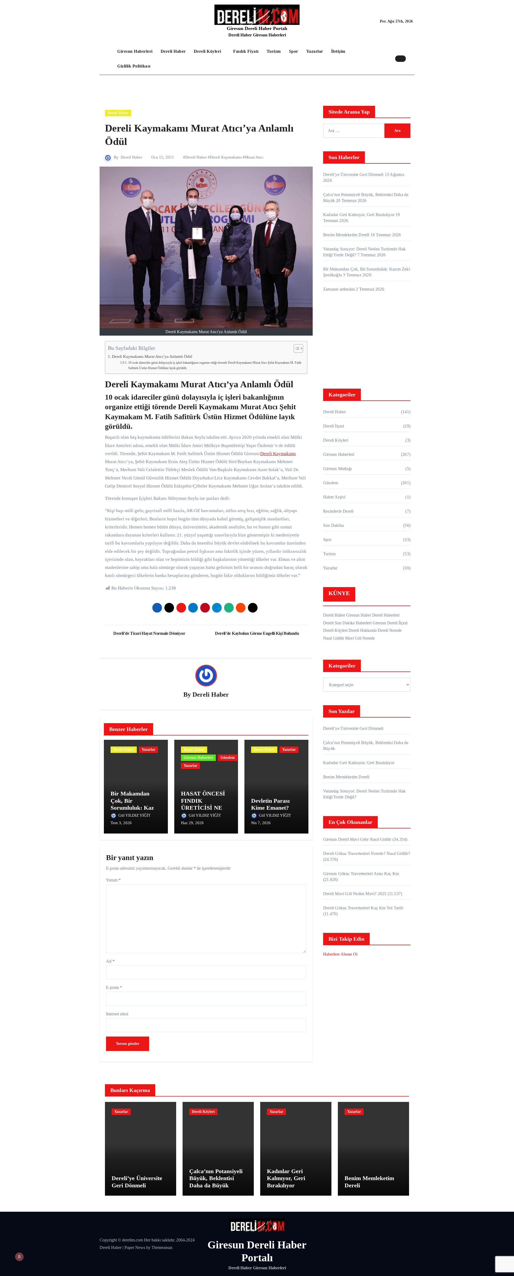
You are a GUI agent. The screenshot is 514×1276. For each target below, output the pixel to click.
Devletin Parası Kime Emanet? (270, 804)
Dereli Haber (173, 51)
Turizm (274, 51)
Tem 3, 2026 (121, 823)
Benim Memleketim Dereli (346, 234)
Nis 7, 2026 (261, 823)
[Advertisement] (367, 341)
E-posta (114, 987)
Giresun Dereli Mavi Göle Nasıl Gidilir (357, 839)
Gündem (228, 758)
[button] (411, 58)
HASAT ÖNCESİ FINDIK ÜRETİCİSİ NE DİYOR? (203, 804)
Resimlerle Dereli (338, 511)
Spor (293, 51)
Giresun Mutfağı (337, 468)
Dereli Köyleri (208, 51)
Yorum (113, 880)
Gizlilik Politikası (133, 66)
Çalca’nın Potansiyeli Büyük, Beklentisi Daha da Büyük (216, 1178)
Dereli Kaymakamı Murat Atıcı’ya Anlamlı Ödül (152, 356)
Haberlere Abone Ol (340, 954)
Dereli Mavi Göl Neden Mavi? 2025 (354, 893)
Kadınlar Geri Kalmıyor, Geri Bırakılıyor (358, 214)
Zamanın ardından (339, 289)
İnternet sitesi (117, 1014)
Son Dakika (333, 525)
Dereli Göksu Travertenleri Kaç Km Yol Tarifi (363, 908)
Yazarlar (314, 51)
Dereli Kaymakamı (225, 157)
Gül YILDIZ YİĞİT (135, 815)
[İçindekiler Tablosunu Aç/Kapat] (296, 348)
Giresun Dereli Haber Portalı (257, 28)
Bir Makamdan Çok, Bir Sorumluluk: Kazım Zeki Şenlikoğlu (135, 804)
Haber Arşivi (334, 497)
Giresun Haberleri (135, 51)
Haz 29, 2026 (192, 823)
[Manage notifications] (19, 1256)
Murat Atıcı (254, 157)
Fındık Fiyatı (246, 51)
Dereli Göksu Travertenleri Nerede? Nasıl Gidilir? (366, 853)
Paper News (134, 1247)
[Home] (107, 58)
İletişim (338, 51)
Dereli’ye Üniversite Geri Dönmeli (353, 174)
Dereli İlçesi (333, 426)
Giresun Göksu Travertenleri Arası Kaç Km (361, 873)
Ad (110, 961)
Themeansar (162, 1247)
